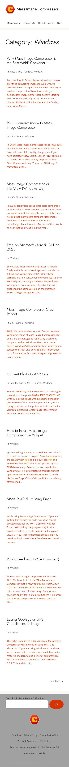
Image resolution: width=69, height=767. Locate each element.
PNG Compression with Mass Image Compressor (29, 125)
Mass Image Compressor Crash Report (31, 311)
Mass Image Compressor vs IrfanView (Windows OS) (28, 186)
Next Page (57, 680)
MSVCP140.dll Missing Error (29, 499)
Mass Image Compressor (38, 9)
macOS (13, 71)
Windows (38, 71)
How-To (13, 382)
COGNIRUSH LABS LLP (25, 762)
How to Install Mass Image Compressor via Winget (27, 432)
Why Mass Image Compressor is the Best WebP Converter (31, 60)
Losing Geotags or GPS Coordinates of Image (25, 621)
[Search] (56, 704)
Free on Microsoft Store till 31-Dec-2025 (33, 247)
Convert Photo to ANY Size (27, 374)
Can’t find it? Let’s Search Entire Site (24, 698)
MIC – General (25, 71)
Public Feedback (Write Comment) (33, 559)
